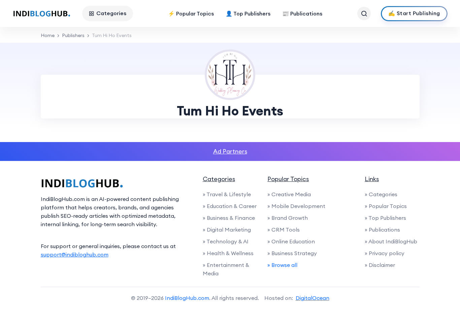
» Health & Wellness (228, 253)
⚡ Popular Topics (191, 13)
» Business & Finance (229, 217)
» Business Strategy (292, 253)
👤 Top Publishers (248, 13)
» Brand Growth (287, 217)
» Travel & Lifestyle (227, 194)
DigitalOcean (312, 298)
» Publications (382, 229)
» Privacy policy (384, 253)
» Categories (381, 194)
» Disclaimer (380, 265)
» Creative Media (289, 194)
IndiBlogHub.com (187, 298)
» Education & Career (230, 206)
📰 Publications (302, 13)
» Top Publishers (385, 217)
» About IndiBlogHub (391, 241)
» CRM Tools (283, 229)
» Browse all (282, 265)
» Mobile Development (296, 206)
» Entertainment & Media (226, 269)
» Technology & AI (226, 241)
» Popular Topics (386, 206)
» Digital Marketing (227, 229)
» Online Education (291, 241)
